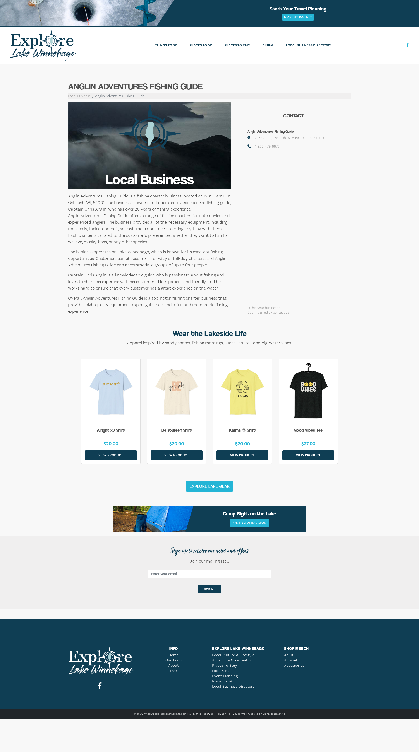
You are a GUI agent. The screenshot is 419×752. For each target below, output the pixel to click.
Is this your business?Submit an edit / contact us (268, 310)
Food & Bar (221, 671)
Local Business (79, 96)
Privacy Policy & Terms (231, 714)
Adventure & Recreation (232, 660)
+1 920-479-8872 (267, 146)
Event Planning (225, 676)
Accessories (294, 665)
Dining (268, 45)
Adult (289, 655)
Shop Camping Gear (249, 523)
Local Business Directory (308, 45)
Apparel (290, 660)
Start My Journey (298, 17)
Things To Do (166, 45)
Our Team (173, 660)
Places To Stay (237, 45)
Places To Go (201, 45)
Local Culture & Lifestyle (233, 655)
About (173, 665)
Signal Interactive (274, 714)
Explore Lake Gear (209, 486)
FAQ (173, 671)
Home (173, 655)
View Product (110, 455)
